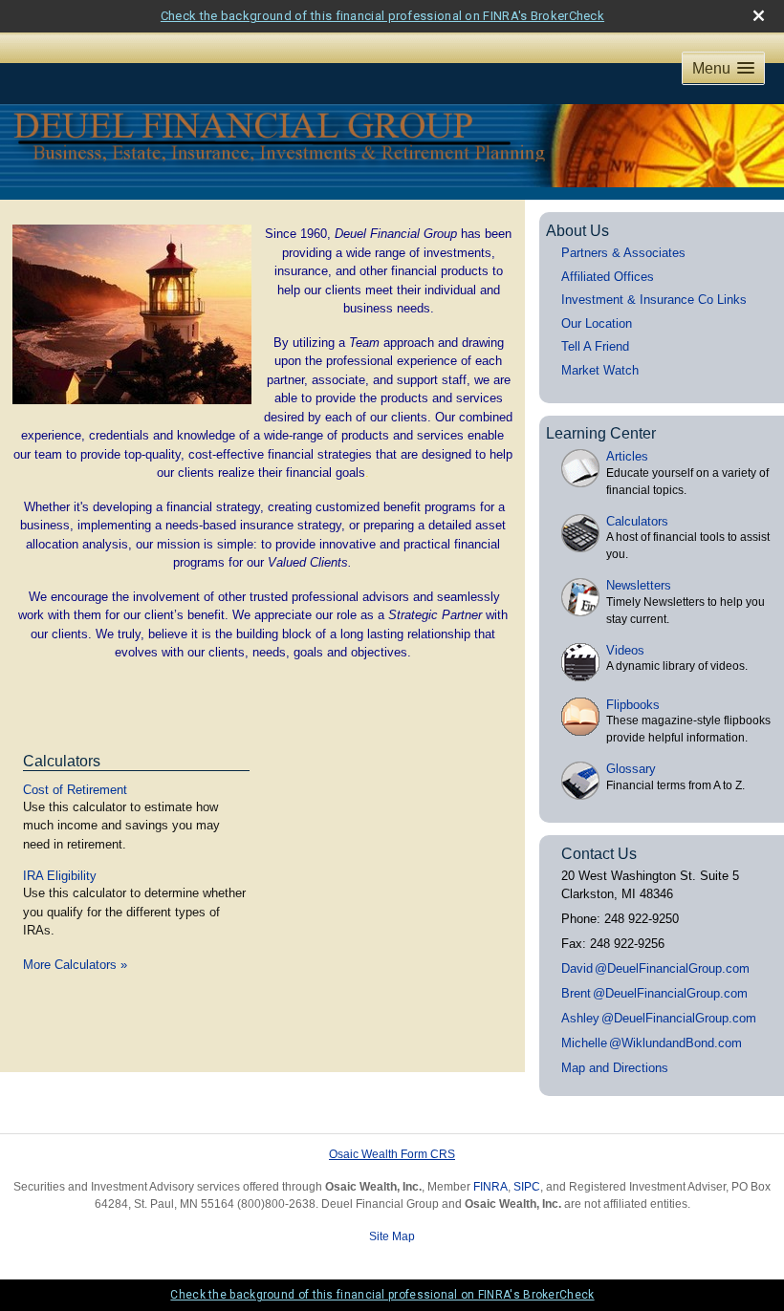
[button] (723, 68)
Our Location (596, 323)
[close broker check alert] (758, 16)
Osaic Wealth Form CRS (392, 1154)
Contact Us (599, 854)
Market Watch (600, 370)
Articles (627, 456)
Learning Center (601, 433)
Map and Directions (614, 1068)
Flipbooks (633, 705)
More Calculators (75, 964)
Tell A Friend (595, 346)
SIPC (526, 1186)
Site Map (392, 1236)
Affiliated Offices (607, 276)
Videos (625, 650)
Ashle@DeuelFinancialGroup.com (658, 1018)
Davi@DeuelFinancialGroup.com (655, 968)
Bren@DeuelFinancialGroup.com (654, 993)
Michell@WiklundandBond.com (651, 1043)
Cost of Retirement (75, 790)
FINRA (490, 1186)
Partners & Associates (623, 253)
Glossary (631, 769)
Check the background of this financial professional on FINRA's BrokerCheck (382, 16)
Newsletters (638, 585)
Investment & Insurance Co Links (654, 299)
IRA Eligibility (60, 876)
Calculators (61, 761)
